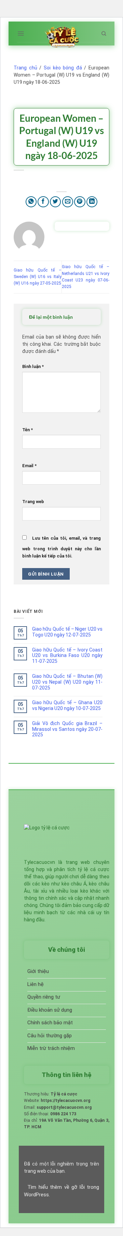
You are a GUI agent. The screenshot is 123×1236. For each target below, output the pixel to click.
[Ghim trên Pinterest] (79, 202)
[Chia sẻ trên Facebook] (43, 202)
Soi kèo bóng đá (63, 67)
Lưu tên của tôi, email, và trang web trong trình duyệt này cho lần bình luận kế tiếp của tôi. (61, 547)
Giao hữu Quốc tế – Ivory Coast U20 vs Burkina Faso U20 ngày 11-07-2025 (67, 655)
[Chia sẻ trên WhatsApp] (31, 202)
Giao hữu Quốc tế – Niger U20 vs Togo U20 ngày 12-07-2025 (67, 631)
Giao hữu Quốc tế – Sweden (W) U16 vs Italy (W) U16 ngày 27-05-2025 (38, 277)
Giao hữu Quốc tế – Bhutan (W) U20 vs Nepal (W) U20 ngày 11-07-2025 (67, 682)
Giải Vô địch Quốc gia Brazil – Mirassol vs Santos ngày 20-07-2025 (67, 729)
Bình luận (33, 366)
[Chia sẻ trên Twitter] (55, 202)
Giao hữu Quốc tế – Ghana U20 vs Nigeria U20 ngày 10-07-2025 (67, 705)
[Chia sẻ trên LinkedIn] (92, 202)
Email (29, 465)
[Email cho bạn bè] (67, 202)
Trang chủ (25, 67)
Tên (27, 429)
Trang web (33, 501)
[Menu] (20, 33)
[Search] (103, 33)
